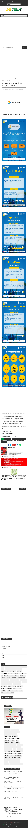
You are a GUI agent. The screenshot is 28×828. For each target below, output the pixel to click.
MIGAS (14, 749)
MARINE (10, 749)
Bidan (2, 669)
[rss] (20, 1)
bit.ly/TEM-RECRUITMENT (7, 433)
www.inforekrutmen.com (6, 701)
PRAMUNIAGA (16, 679)
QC (1, 684)
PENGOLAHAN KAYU (17, 755)
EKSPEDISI (7, 740)
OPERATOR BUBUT (21, 677)
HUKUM (14, 744)
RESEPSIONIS (4, 686)
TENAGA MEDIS (15, 690)
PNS (11, 679)
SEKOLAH (7, 764)
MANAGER (17, 675)
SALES (9, 686)
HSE (2, 675)
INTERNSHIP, (20, 89)
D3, (17, 89)
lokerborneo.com (23, 824)
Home (3, 78)
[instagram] (2, 2)
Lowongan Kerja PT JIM (6, 467)
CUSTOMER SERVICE (9, 669)
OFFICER (8, 677)
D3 (2, 642)
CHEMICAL (7, 734)
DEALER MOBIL (8, 736)
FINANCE (18, 742)
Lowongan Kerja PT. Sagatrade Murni (9, 456)
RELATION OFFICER (8, 684)
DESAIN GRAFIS (18, 669)
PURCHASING (18, 682)
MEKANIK (3, 677)
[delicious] (25, 1)
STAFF (20, 688)
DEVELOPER (3, 671)
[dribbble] (18, 1)
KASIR (12, 675)
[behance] (23, 1)
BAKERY (12, 729)
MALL (6, 749)
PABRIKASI (10, 751)
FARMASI (12, 742)
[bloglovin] (15, 1)
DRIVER (14, 671)
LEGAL (19, 747)
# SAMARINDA (19, 440)
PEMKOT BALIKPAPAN (18, 751)
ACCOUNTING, (6, 89)
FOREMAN (10, 673)
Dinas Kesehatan (15, 738)
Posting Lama (22, 488)
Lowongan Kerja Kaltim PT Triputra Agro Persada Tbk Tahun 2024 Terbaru (13, 479)
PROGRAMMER (23, 679)
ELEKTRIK (19, 671)
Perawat (24, 682)
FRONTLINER (16, 673)
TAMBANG (12, 764)
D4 (2, 644)
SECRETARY (19, 686)
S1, (6, 90)
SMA (3, 653)
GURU (22, 673)
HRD (25, 673)
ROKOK (10, 762)
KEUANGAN (7, 747)
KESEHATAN (19, 744)
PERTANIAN (7, 759)
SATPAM (14, 686)
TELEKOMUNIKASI (19, 764)
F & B (17, 740)
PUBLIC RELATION (10, 682)
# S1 (15, 440)
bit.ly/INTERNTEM (6, 436)
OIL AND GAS (20, 749)
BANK (17, 729)
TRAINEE (21, 690)
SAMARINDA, (9, 90)
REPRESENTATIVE (16, 684)
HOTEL (10, 744)
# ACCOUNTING (8, 439)
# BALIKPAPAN (19, 439)
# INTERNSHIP (4, 440)
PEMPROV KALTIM (8, 755)
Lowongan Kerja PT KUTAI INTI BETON (12, 813)
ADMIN (2, 667)
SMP (3, 657)
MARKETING (22, 675)
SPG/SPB (15, 688)
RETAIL (6, 762)
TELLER (8, 690)
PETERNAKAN (13, 759)
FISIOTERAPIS (4, 673)
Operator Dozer (5, 679)
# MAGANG (10, 440)
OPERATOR (14, 677)
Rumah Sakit (16, 762)
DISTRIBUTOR (7, 738)
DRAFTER (9, 671)
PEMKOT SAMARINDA (18, 753)
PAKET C (4, 648)
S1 (2, 651)
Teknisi (2, 692)
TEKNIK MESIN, (15, 90)
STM (3, 660)
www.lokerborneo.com (5, 699)
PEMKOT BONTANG (8, 753)
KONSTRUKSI (13, 747)
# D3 (24, 439)
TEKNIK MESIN (7, 78)
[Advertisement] (14, 32)
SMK (3, 655)
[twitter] (7, 2)
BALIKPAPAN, (14, 89)
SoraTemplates (11, 822)
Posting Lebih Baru (6, 488)
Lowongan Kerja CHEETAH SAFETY (11, 791)
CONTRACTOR (13, 734)
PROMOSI (3, 682)
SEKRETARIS (9, 688)
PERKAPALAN (7, 757)
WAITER (7, 692)
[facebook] (5, 2)
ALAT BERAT (7, 667)
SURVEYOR (3, 690)
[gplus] (10, 2)
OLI (5, 751)
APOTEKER (14, 667)
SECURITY (3, 688)
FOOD (6, 744)
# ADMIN (14, 439)
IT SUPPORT (6, 675)
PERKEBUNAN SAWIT (16, 757)
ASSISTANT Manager (22, 667)
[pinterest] (13, 2)
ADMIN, (10, 89)
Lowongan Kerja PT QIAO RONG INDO (12, 788)
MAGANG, (4, 90)
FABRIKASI (7, 742)
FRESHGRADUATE (6, 646)
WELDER (12, 692)
